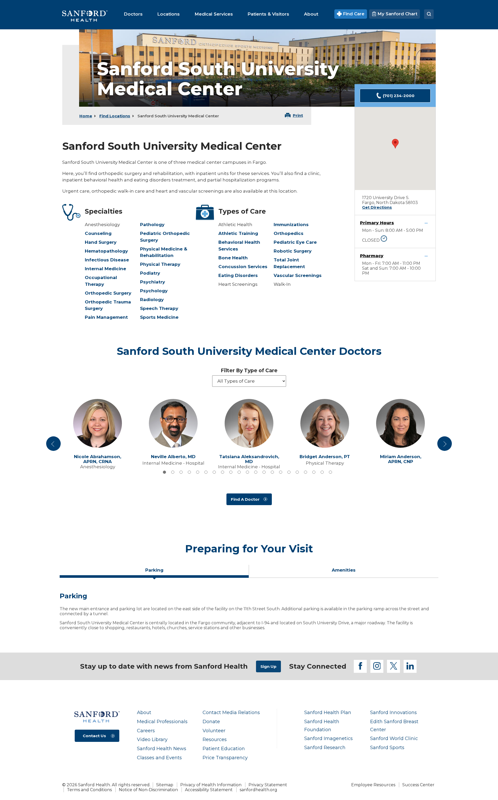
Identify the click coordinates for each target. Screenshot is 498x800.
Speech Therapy (159, 308)
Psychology (154, 290)
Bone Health (233, 257)
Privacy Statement (267, 784)
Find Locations (114, 115)
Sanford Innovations (393, 712)
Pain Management (106, 317)
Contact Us (94, 735)
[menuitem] (133, 14)
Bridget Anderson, (325, 456)
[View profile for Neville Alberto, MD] (173, 423)
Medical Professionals (162, 721)
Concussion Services (242, 266)
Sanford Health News (161, 748)
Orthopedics (288, 233)
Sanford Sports (387, 747)
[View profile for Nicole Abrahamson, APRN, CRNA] (97, 423)
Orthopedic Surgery (108, 293)
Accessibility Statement (209, 789)
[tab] (164, 472)
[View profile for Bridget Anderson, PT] (324, 423)
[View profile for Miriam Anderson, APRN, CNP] (400, 423)
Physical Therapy (160, 264)
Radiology (152, 299)
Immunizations (291, 224)
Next (444, 445)
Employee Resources (373, 784)
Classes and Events (159, 758)
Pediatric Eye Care (295, 242)
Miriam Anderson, (400, 459)
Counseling (98, 233)
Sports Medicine (159, 317)
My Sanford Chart (396, 13)
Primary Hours (377, 222)
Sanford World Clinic (394, 738)
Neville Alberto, (173, 456)
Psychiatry (152, 281)
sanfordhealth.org (258, 789)
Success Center (418, 784)
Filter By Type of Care (249, 371)
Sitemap (164, 784)
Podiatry (150, 273)
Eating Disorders (238, 275)
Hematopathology (106, 251)
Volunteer (214, 731)
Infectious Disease (107, 259)
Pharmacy (371, 255)
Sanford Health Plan (327, 712)
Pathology (152, 224)
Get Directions (377, 207)
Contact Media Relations (231, 712)
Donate (211, 721)
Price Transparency (225, 758)
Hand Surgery (100, 242)
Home (85, 115)
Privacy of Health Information (210, 784)
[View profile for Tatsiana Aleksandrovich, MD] (249, 423)
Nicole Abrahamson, (97, 459)
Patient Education (224, 748)
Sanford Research (324, 747)
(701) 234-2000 (398, 95)
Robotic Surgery (293, 251)
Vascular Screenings (298, 275)
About (144, 712)
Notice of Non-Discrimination (148, 789)
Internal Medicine (105, 268)
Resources (215, 739)
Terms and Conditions (89, 789)
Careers (146, 731)
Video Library (152, 739)
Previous (54, 445)
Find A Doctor (245, 499)
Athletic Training (238, 233)
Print (298, 115)
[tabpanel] (249, 613)
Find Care (353, 13)
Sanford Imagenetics (328, 738)
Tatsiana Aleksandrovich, (249, 459)
